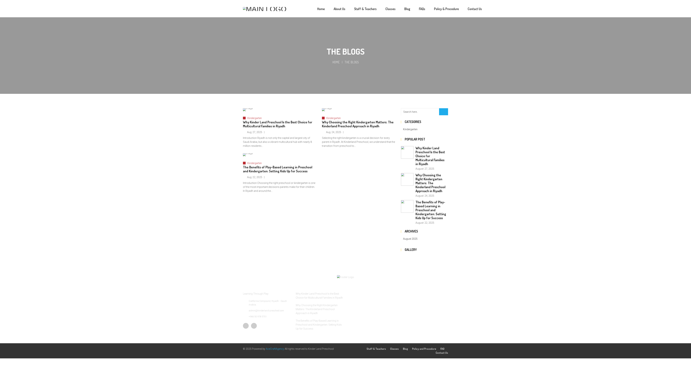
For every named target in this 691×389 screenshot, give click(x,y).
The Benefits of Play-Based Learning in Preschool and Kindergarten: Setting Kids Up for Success (277, 169)
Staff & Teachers (376, 348)
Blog (405, 348)
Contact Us (442, 352)
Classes (394, 348)
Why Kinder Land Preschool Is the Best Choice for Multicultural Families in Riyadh (277, 124)
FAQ (442, 348)
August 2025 (410, 238)
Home (336, 62)
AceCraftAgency (275, 348)
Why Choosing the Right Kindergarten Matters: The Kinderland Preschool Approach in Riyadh (358, 124)
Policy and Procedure (424, 348)
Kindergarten (254, 118)
